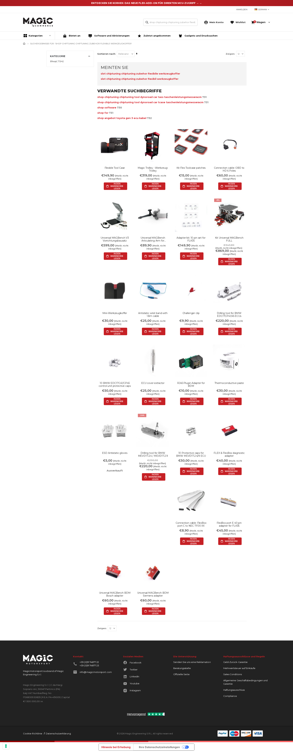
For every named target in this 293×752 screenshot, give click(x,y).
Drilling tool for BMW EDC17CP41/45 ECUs (229, 315)
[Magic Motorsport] (38, 22)
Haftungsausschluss (234, 690)
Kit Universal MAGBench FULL (229, 239)
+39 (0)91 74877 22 (89, 662)
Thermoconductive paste (229, 383)
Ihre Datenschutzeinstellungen (159, 747)
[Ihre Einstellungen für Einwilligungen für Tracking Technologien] (6, 746)
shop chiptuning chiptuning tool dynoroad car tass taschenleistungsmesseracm (149, 97)
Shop (57, 61)
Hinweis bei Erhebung (116, 747)
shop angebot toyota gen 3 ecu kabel (121, 118)
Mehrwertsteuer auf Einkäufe (239, 668)
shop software (106, 107)
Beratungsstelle (182, 668)
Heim (24, 44)
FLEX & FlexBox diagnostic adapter (229, 454)
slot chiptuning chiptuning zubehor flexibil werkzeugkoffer (139, 78)
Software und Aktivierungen (112, 35)
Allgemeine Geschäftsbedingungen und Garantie (245, 682)
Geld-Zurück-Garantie (235, 662)
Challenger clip (191, 313)
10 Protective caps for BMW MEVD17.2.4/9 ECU (191, 454)
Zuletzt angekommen (157, 35)
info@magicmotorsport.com (96, 672)
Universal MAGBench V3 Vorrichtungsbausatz (115, 239)
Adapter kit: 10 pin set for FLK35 (191, 239)
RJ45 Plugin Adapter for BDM (191, 384)
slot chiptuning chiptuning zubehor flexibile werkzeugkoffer (140, 73)
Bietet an (74, 35)
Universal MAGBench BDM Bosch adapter (115, 594)
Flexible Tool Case (115, 167)
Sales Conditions (232, 674)
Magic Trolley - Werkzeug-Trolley (153, 169)
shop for (102, 112)
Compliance (230, 696)
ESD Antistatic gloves (114, 453)
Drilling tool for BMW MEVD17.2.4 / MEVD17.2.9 (153, 454)
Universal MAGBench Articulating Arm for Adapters (153, 239)
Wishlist (241, 22)
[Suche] (147, 22)
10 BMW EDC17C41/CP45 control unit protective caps (115, 384)
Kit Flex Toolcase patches (191, 167)
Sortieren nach (106, 53)
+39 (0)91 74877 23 (89, 665)
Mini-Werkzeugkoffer (114, 313)
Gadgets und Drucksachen (201, 35)
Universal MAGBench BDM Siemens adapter (153, 594)
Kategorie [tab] (57, 56)
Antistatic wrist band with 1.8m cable (152, 315)
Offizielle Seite (181, 674)
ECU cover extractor (152, 383)
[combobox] (170, 22)
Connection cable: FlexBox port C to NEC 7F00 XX (191, 524)
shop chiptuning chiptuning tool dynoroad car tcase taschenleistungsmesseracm (150, 102)
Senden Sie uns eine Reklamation (192, 662)
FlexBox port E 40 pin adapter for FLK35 (229, 524)
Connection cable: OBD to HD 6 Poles (229, 169)
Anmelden (241, 9)
